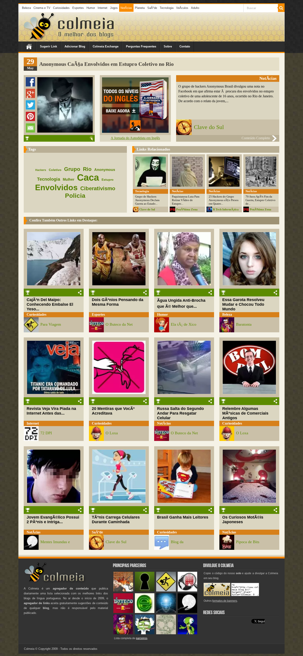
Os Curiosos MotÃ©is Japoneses (242, 519)
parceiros (141, 638)
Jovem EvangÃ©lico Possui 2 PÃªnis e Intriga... (53, 519)
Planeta (140, 8)
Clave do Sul (209, 127)
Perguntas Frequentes (141, 46)
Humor (91, 8)
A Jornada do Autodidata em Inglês (135, 138)
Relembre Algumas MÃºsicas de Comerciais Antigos (245, 413)
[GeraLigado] (145, 633)
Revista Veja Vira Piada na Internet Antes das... (51, 410)
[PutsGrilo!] (187, 633)
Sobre (168, 46)
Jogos (114, 8)
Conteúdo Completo (256, 138)
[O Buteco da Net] (123, 612)
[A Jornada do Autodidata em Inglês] (135, 131)
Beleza (26, 8)
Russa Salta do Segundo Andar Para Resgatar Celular (180, 413)
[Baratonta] (123, 633)
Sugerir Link (48, 46)
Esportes (78, 8)
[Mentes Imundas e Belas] (187, 612)
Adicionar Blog (75, 46)
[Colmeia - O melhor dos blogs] (39, 40)
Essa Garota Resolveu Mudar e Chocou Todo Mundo (243, 304)
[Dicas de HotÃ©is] (187, 590)
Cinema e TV (41, 8)
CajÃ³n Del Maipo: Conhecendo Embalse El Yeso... (50, 304)
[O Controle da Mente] (166, 612)
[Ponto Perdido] (145, 590)
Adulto (195, 8)
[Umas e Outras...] (166, 633)
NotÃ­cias (126, 8)
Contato (184, 46)
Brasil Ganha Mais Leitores (182, 517)
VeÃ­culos (182, 8)
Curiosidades (61, 8)
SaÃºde (152, 8)
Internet (102, 8)
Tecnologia (166, 8)
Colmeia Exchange (105, 46)
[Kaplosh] (123, 590)
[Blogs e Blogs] (145, 612)
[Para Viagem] (166, 590)
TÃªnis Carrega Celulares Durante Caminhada (116, 519)
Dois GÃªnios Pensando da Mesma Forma (117, 302)
